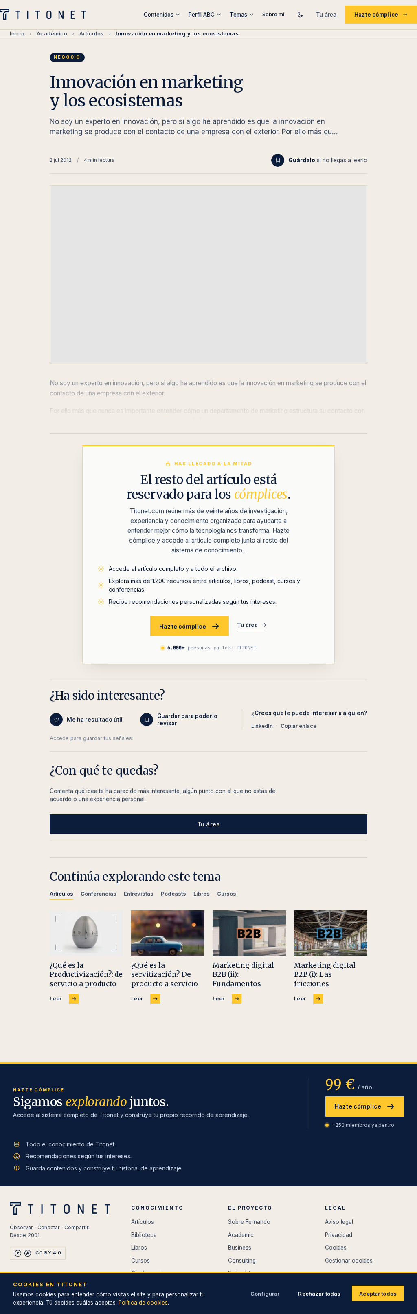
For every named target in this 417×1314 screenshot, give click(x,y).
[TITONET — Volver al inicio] (46, 14)
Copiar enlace (298, 726)
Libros (139, 1247)
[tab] (61, 895)
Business (239, 1247)
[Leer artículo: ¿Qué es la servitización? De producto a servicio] (167, 933)
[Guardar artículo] (277, 160)
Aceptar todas (378, 1293)
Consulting (242, 1260)
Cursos (140, 1260)
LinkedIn (262, 726)
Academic (241, 1235)
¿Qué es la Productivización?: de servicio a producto (86, 974)
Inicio (17, 33)
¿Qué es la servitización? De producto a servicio (164, 974)
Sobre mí (273, 14)
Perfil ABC (202, 14)
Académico (52, 33)
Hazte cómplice (376, 14)
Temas (238, 14)
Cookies (336, 1247)
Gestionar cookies (349, 1260)
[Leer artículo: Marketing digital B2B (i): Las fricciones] (330, 933)
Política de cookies (143, 1302)
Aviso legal (339, 1222)
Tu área (326, 14)
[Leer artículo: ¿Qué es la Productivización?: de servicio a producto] (86, 933)
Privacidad (338, 1235)
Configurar (264, 1293)
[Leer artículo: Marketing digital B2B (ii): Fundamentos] (249, 933)
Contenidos (158, 14)
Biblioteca (144, 1235)
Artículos (91, 33)
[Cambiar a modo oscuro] (300, 15)
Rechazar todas (319, 1293)
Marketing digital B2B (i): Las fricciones (325, 974)
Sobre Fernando (249, 1222)
